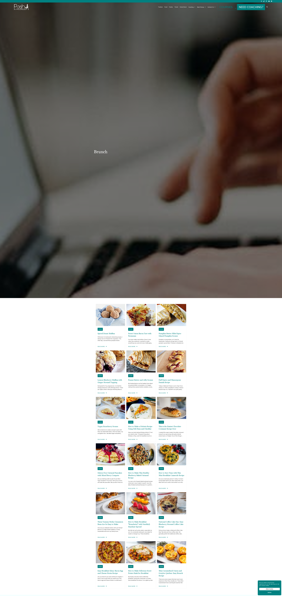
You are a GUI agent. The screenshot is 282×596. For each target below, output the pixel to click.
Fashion (160, 7)
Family (171, 7)
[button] (192, 7)
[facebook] (271, 1)
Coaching (191, 7)
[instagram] (261, 1)
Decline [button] (269, 592)
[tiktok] (264, 1)
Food (165, 7)
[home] (21, 7)
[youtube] (269, 1)
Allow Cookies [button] (269, 589)
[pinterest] (266, 1)
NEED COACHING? (251, 7)
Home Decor (183, 7)
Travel (176, 7)
